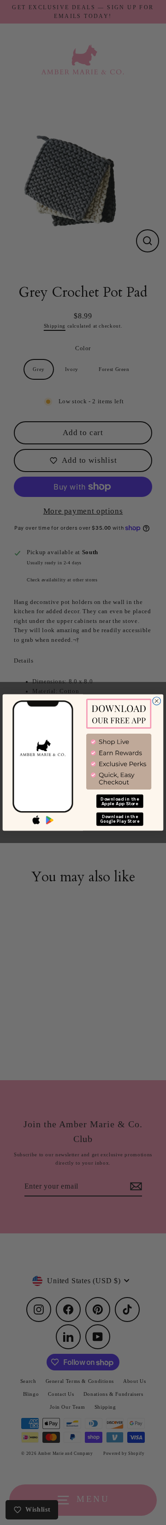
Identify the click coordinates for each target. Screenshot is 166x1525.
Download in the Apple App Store (120, 801)
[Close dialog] (156, 701)
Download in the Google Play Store (119, 819)
